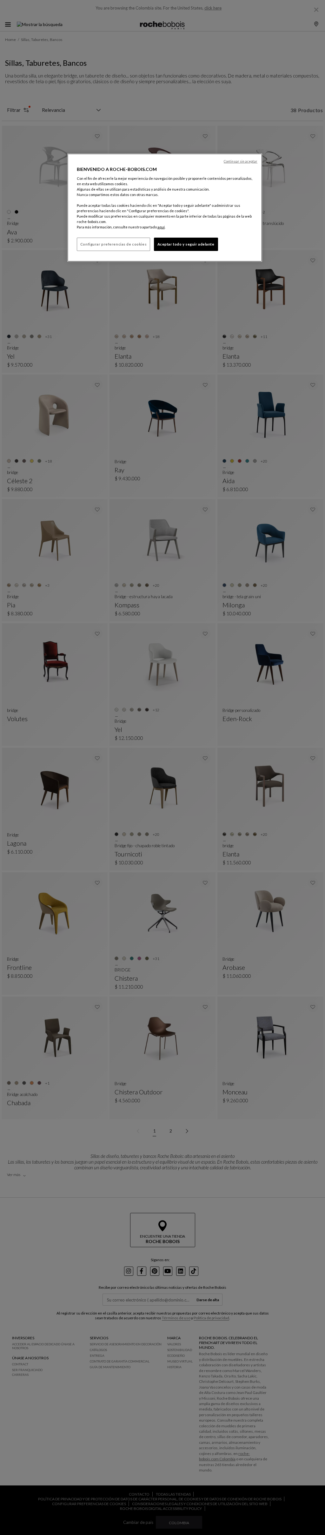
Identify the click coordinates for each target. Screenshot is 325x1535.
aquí (161, 227)
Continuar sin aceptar (240, 161)
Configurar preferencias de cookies (113, 244)
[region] (164, 207)
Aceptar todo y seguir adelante (186, 244)
